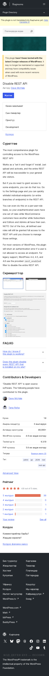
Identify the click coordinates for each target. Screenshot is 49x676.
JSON (37, 460)
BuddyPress (10, 622)
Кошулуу (30, 584)
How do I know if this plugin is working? (13, 352)
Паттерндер (32, 575)
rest (43, 460)
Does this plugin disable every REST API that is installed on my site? (14, 364)
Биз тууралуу (10, 561)
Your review (8, 519)
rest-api (42, 465)
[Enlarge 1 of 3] (19, 281)
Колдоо (9, 134)
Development (12, 127)
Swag (30, 598)
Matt (6, 612)
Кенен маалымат (14, 106)
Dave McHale (18, 88)
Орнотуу (10, 120)
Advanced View (11, 473)
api (31, 460)
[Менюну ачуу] (44, 4)
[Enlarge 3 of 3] (42, 296)
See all (43, 519)
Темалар (30, 565)
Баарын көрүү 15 (38, 453)
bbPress (8, 617)
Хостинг (7, 570)
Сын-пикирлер (13, 113)
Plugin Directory (10, 12)
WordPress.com (12, 607)
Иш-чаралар (32, 589)
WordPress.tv (11, 598)
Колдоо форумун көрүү (15, 544)
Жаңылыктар (9, 565)
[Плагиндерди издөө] (31, 31)
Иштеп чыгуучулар (12, 594)
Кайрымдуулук (35, 594)
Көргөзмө (31, 561)
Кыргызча (14, 634)
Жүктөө (8, 95)
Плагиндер (31, 570)
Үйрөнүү (7, 584)
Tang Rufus (14, 407)
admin (25, 460)
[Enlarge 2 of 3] (42, 281)
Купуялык (8, 575)
